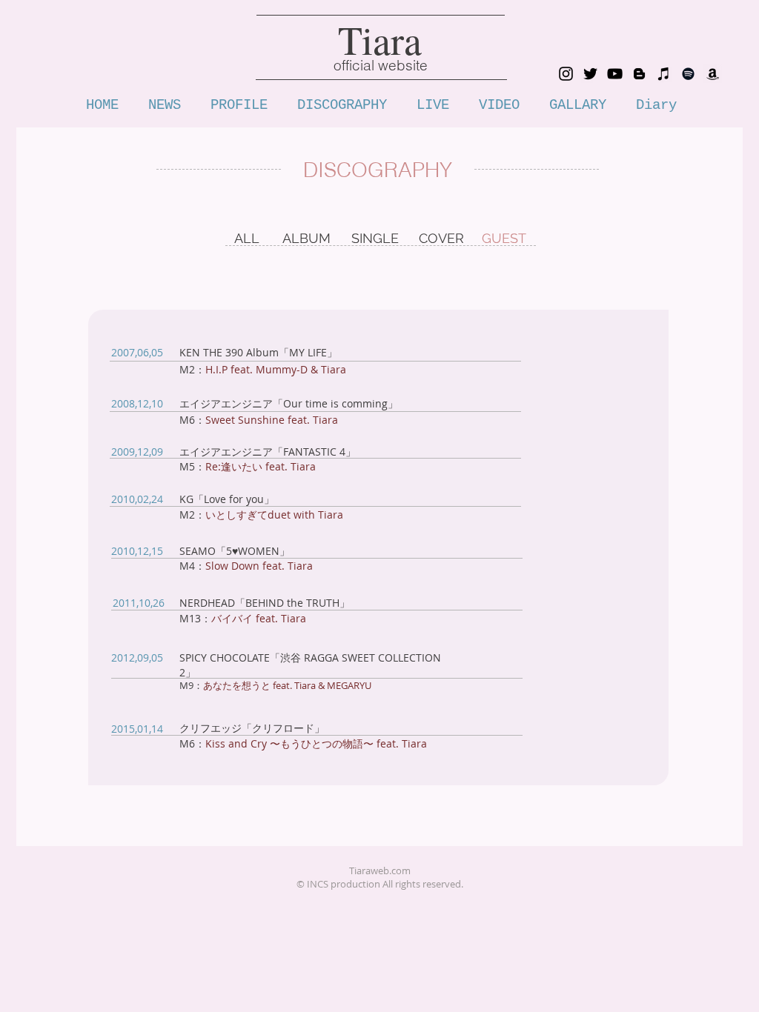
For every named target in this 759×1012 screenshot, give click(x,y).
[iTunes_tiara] (663, 73)
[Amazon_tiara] (712, 73)
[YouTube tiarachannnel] (615, 73)
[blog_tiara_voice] (639, 73)
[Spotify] (688, 73)
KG (186, 499)
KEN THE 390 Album (229, 352)
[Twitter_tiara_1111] (590, 73)
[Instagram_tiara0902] (566, 73)
